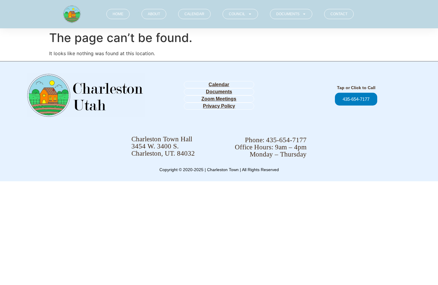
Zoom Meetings (218, 98)
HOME (118, 14)
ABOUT (154, 14)
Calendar (219, 84)
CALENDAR (194, 14)
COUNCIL (237, 14)
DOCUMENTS (287, 14)
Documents (219, 91)
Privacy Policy (219, 106)
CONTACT (338, 14)
